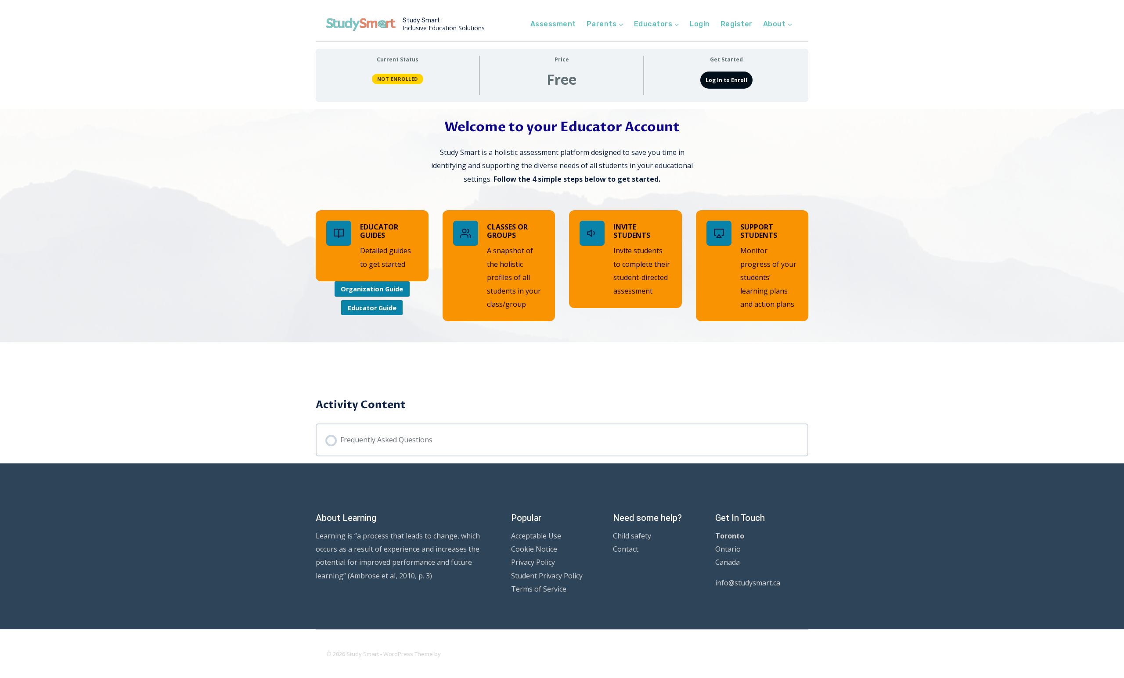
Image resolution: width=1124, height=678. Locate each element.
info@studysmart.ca (747, 583)
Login (700, 24)
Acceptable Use (536, 536)
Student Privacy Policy (547, 576)
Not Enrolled (397, 78)
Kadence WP (459, 654)
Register (737, 24)
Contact (625, 549)
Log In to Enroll (726, 80)
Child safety (632, 536)
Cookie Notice (534, 549)
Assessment (553, 24)
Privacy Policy (533, 562)
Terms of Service (538, 589)
